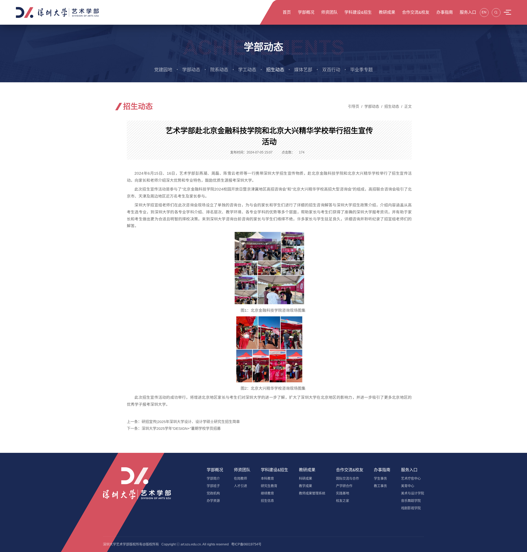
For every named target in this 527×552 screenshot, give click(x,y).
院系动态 (219, 69)
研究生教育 (269, 486)
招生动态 (275, 69)
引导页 (353, 107)
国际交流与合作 (347, 478)
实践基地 (342, 493)
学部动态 (191, 69)
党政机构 (213, 493)
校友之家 (342, 500)
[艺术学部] (57, 12)
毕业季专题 (361, 69)
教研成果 (307, 470)
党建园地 (163, 69)
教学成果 (305, 486)
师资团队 (242, 470)
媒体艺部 (303, 69)
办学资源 (213, 500)
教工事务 (380, 486)
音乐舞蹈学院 (411, 500)
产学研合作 (344, 486)
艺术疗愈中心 (411, 478)
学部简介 (213, 478)
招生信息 (267, 500)
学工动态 (247, 69)
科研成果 (305, 478)
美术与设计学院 (412, 493)
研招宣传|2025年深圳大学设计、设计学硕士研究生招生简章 (191, 422)
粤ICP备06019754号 (246, 544)
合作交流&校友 (349, 470)
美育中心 (407, 486)
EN (484, 12)
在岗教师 (240, 478)
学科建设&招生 (274, 470)
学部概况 (215, 470)
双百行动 (331, 69)
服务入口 (409, 470)
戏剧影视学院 (411, 508)
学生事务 (380, 478)
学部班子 (213, 486)
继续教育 (267, 493)
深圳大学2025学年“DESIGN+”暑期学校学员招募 (181, 428)
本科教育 (267, 478)
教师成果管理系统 (312, 493)
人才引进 (240, 486)
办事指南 (382, 470)
